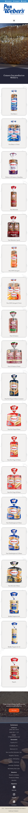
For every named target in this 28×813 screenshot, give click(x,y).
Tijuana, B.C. (14, 742)
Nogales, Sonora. (14, 755)
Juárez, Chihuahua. (14, 759)
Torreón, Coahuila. (14, 762)
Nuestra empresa (14, 775)
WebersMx (14, 790)
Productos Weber (14, 777)
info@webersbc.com (14, 737)
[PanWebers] (14, 802)
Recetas (14, 780)
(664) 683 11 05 (14, 732)
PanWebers (14, 804)
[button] (14, 20)
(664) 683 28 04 (14, 729)
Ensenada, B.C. (14, 745)
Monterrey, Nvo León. (14, 768)
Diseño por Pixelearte (13, 811)
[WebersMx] (14, 787)
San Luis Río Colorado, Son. (14, 752)
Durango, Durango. (14, 765)
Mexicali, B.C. (14, 749)
